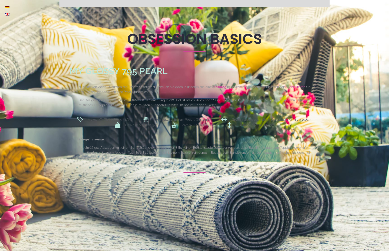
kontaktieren (296, 87)
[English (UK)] (7, 14)
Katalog (220, 87)
